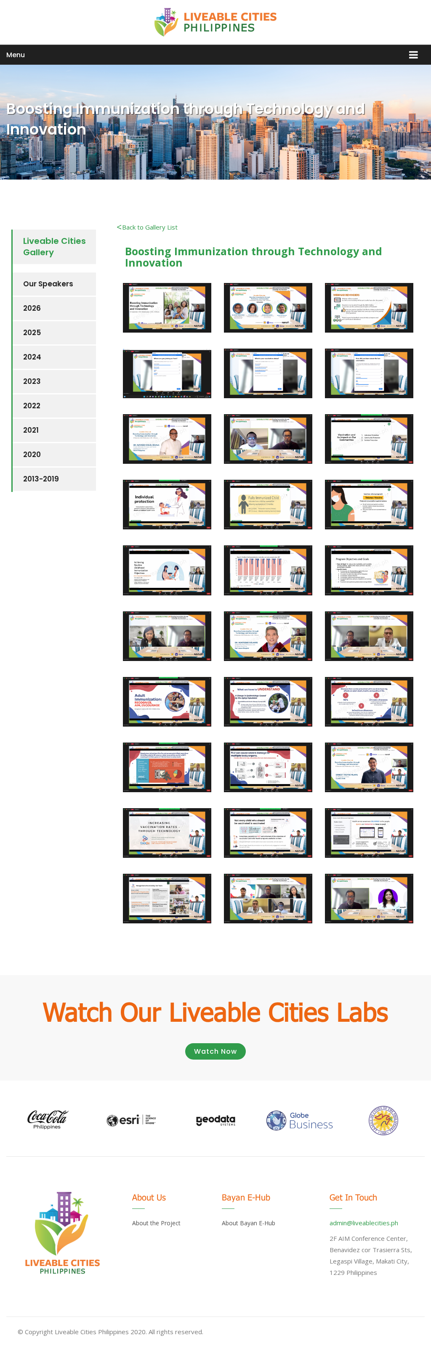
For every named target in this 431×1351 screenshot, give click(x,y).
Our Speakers (48, 284)
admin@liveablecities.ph (364, 1223)
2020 (32, 454)
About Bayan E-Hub (248, 1223)
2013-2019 (41, 479)
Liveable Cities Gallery (54, 246)
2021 (31, 430)
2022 (31, 406)
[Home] (215, 22)
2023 (32, 381)
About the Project (156, 1223)
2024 (32, 357)
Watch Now (215, 1051)
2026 (32, 308)
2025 (32, 333)
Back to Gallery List (150, 227)
